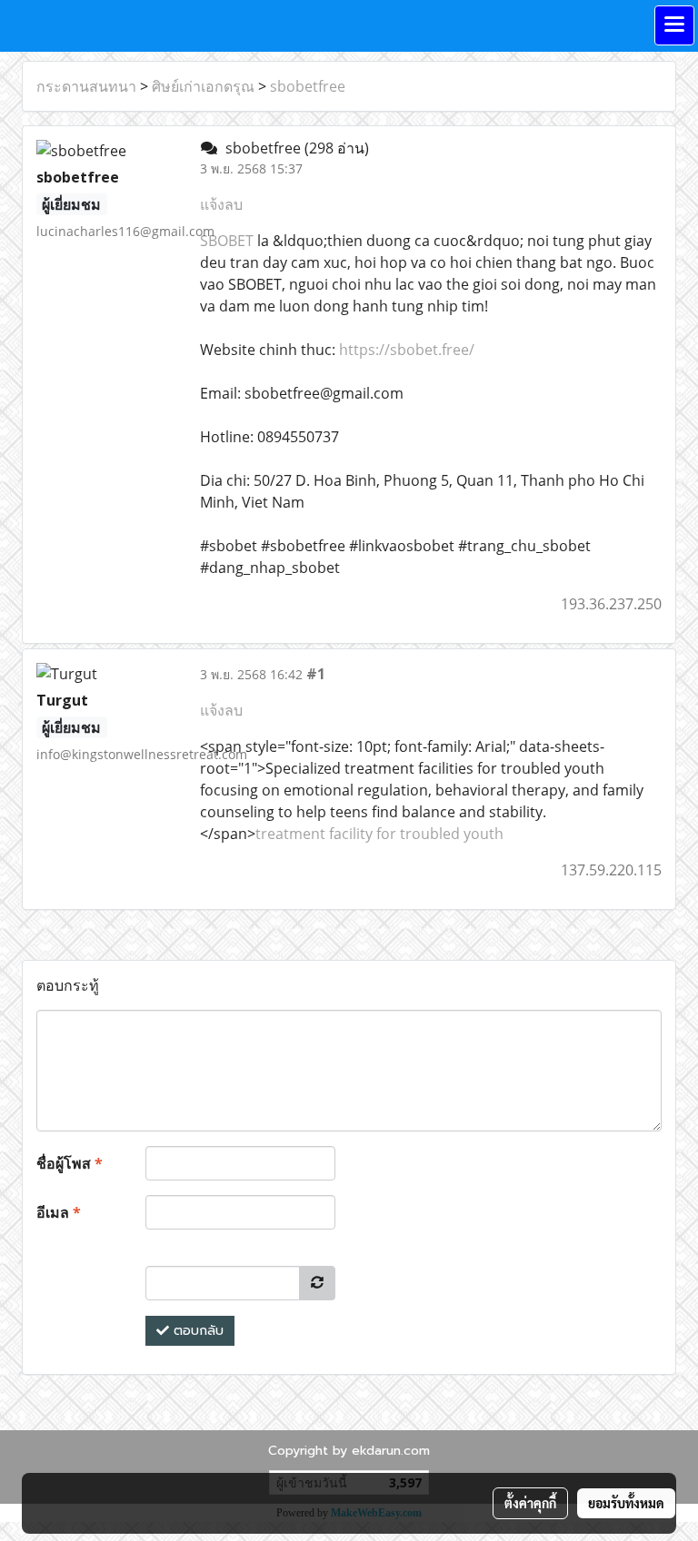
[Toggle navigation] (674, 25)
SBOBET (227, 241)
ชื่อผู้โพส (69, 1163)
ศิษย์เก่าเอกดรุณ (203, 86)
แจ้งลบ (221, 204)
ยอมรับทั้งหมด (626, 1503)
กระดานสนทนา (86, 86)
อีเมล (58, 1212)
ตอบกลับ (196, 1330)
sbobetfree (307, 86)
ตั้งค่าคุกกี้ (530, 1503)
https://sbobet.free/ (406, 350)
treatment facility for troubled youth (379, 834)
